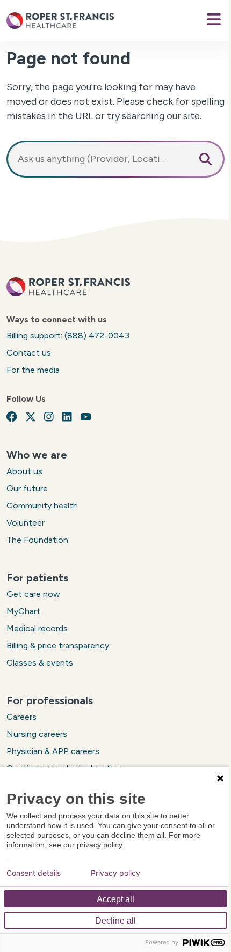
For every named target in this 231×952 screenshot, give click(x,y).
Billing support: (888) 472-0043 (67, 335)
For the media (33, 370)
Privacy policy (115, 873)
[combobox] (115, 159)
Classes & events (39, 663)
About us (24, 471)
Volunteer (25, 523)
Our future (27, 488)
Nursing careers (36, 734)
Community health (42, 505)
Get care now (33, 594)
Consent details (33, 873)
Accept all (115, 899)
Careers (21, 717)
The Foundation (37, 540)
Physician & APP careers (52, 751)
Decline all (115, 920)
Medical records (37, 628)
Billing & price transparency (57, 645)
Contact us (28, 353)
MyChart (23, 611)
